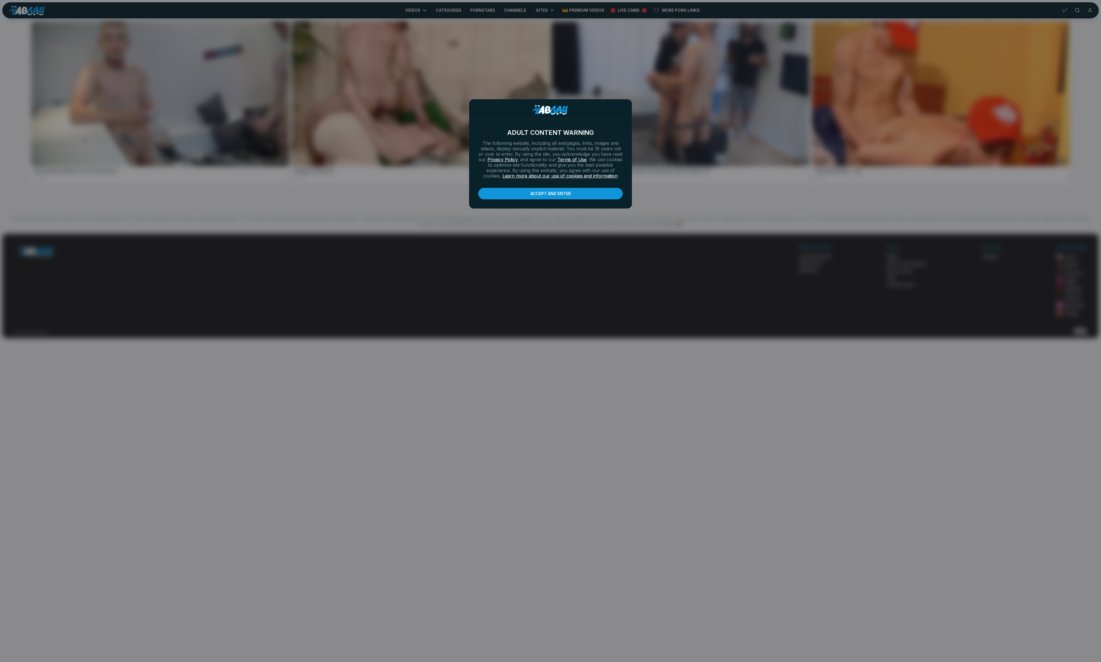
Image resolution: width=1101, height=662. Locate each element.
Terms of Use (572, 159)
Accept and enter (550, 193)
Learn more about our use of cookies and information (560, 176)
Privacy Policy (502, 159)
